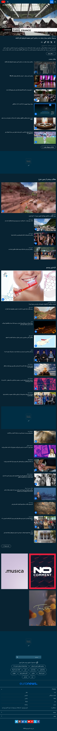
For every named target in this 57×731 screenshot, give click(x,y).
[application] (28, 20)
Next (55, 699)
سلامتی (33, 673)
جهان (27, 692)
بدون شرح (54, 214)
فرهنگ (26, 702)
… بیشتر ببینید (51, 53)
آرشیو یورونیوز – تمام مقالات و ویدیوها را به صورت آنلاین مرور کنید (15, 708)
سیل (32, 677)
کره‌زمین (26, 695)
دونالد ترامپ (33, 670)
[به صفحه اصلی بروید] (51, 2)
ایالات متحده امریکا (29, 488)
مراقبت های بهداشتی (52, 302)
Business (30, 459)
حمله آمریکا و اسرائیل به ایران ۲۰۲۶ (20, 666)
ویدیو (55, 705)
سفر (55, 702)
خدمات (54, 712)
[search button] (17, 657)
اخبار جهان (31, 307)
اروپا (55, 692)
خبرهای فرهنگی (30, 445)
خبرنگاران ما (53, 708)
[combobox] (28, 657)
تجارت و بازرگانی (52, 695)
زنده (3, 1)
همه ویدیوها (6, 546)
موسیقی (25, 677)
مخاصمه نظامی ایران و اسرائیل (37, 666)
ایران (32, 321)
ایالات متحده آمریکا (16, 670)
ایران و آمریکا (41, 673)
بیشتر (55, 716)
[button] (48, 147)
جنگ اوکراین (42, 670)
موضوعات (54, 689)
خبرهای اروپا (30, 364)
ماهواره (14, 673)
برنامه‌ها (26, 705)
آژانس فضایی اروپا (23, 673)
